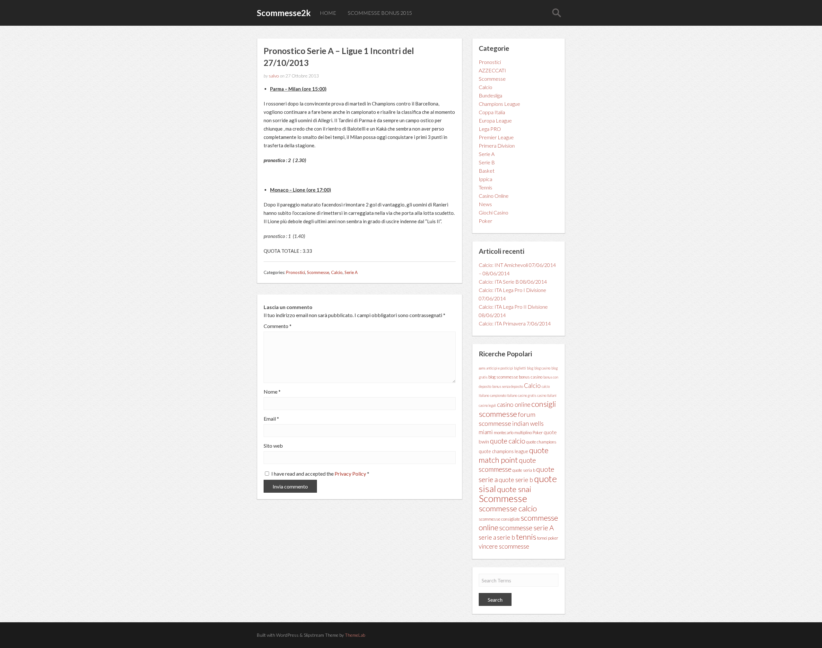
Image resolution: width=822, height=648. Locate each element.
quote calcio (507, 441)
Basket (486, 171)
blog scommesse (503, 376)
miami (486, 432)
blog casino (542, 368)
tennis (526, 536)
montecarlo (503, 432)
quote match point (513, 454)
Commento (278, 326)
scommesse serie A (526, 528)
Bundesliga (490, 95)
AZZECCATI (492, 70)
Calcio (337, 272)
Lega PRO (490, 129)
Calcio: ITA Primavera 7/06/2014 (515, 323)
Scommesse (318, 272)
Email (271, 418)
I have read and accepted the (320, 473)
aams (482, 368)
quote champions (541, 441)
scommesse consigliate (499, 519)
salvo (274, 75)
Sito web (273, 445)
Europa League (495, 120)
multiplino (523, 432)
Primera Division (497, 145)
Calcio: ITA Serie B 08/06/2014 (513, 281)
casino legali (487, 405)
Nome (272, 391)
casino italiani (546, 395)
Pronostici (295, 272)
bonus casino (530, 376)
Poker (485, 221)
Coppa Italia (492, 112)
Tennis (485, 187)
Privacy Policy (351, 473)
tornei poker (547, 538)
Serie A (351, 272)
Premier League (496, 137)
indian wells (528, 423)
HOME (328, 13)
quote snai (514, 489)
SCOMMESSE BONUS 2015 (380, 13)
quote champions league (503, 451)
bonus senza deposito (507, 386)
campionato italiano (503, 395)
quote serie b (516, 479)
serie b (506, 537)
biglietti (520, 368)
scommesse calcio (508, 508)
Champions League (499, 104)
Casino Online (494, 196)
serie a (487, 537)
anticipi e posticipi (499, 368)
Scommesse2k (284, 13)
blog (530, 368)
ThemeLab (355, 635)
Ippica (485, 179)
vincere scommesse (504, 546)
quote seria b (523, 470)
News (485, 204)
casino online (513, 404)
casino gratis (527, 395)
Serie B (487, 162)
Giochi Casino (493, 212)
